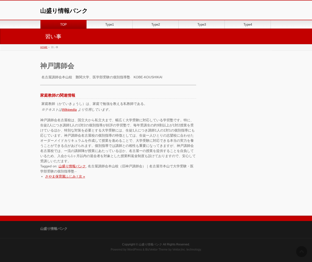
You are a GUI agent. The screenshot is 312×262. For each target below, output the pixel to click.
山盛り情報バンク (64, 10)
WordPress (134, 249)
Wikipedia (69, 109)
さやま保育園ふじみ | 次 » (65, 176)
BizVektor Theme (156, 249)
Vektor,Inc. (179, 249)
